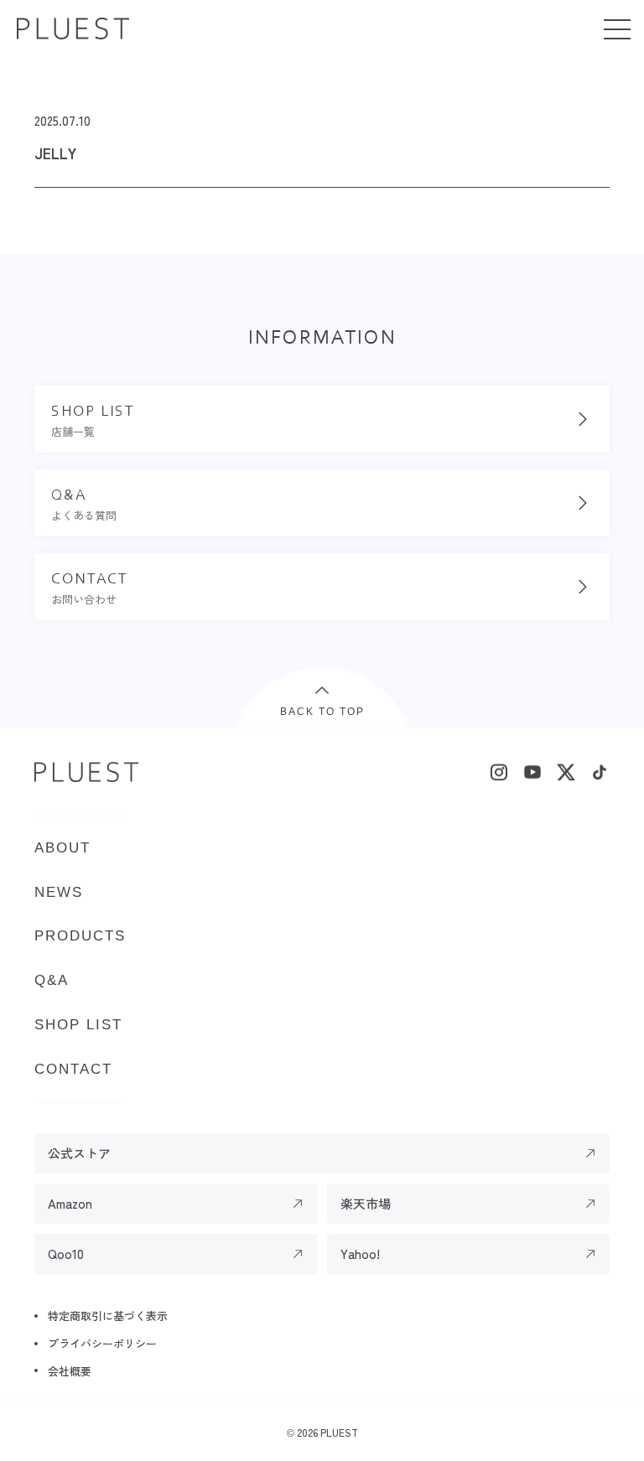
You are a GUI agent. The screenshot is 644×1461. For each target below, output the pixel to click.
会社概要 (69, 1371)
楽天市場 (365, 1203)
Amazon (70, 1203)
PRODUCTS (80, 936)
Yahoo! (360, 1253)
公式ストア (79, 1153)
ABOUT (62, 848)
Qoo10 (66, 1253)
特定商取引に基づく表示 (108, 1316)
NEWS (58, 892)
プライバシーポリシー (102, 1343)
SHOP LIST (78, 1025)
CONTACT (73, 1069)
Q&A (51, 980)
